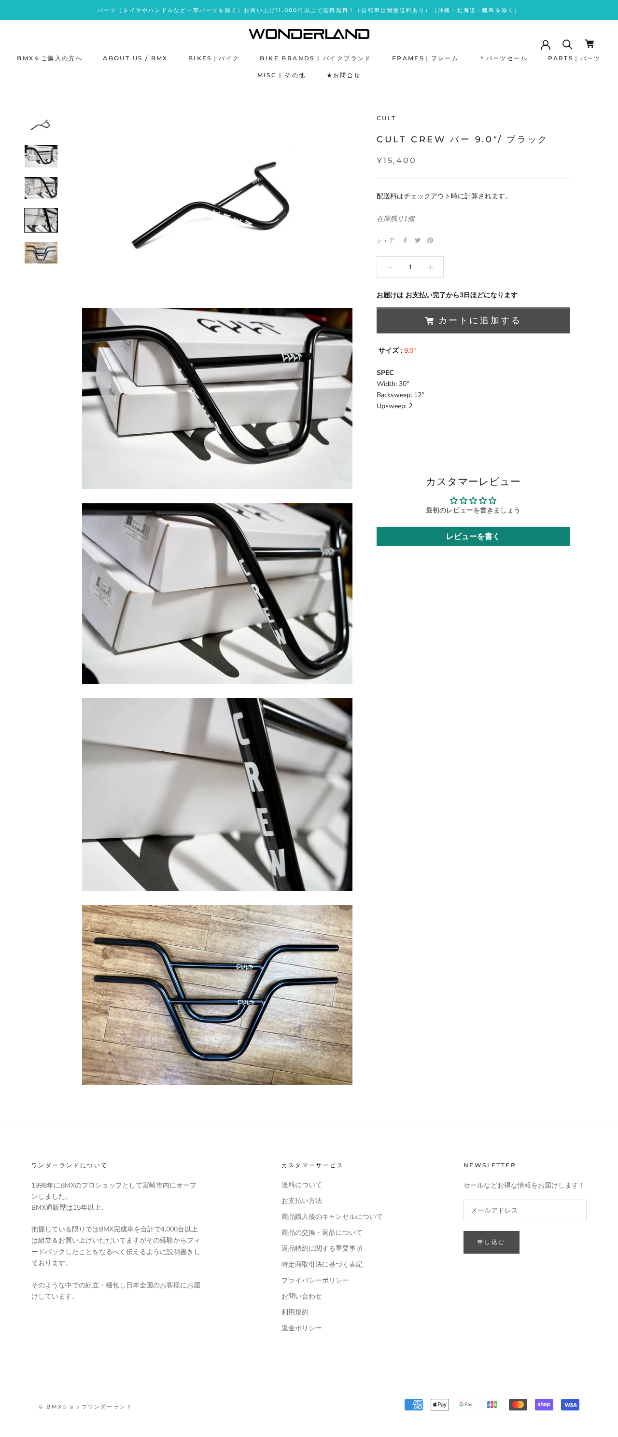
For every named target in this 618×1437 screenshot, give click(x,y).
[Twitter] (418, 240)
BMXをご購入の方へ (50, 58)
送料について (301, 1184)
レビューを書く (473, 536)
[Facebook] (405, 240)
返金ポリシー (301, 1328)
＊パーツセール (503, 58)
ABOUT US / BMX (135, 58)
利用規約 (295, 1312)
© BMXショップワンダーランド (85, 1406)
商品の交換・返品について (322, 1232)
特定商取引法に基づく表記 (322, 1264)
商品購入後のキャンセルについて (332, 1216)
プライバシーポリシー (315, 1280)
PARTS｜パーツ (574, 58)
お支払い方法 (301, 1200)
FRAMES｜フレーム (425, 58)
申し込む (492, 1241)
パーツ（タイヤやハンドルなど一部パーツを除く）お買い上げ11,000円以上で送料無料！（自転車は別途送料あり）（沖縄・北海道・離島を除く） (309, 10)
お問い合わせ (301, 1296)
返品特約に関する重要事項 (322, 1248)
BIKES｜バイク (214, 58)
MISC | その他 (281, 75)
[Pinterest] (430, 240)
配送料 (387, 196)
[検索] (567, 44)
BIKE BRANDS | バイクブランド (315, 58)
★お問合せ (343, 75)
